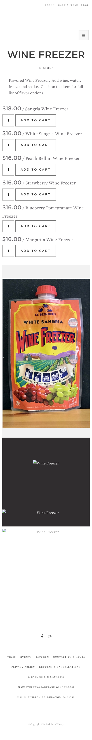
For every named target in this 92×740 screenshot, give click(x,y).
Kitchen (42, 657)
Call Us (47, 677)
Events (26, 657)
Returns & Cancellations (60, 667)
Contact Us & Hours (69, 657)
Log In (50, 5)
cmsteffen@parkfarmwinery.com (47, 687)
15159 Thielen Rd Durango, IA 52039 (47, 697)
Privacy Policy (23, 667)
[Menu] (84, 35)
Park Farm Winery (46, 18)
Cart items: (73, 5)
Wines (11, 657)
